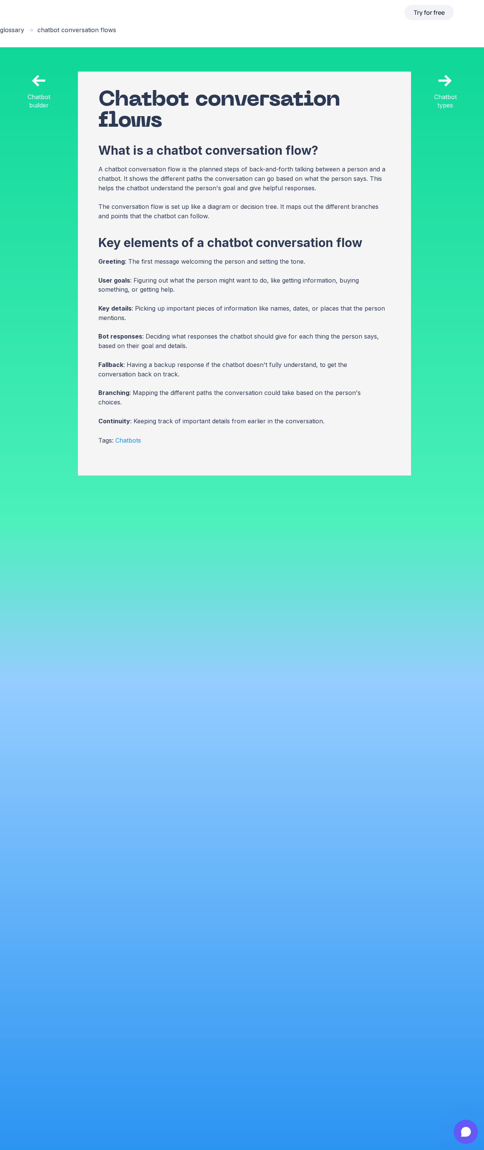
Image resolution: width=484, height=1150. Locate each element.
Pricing (311, 12)
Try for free (429, 12)
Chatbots (128, 440)
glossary (12, 30)
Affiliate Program (348, 12)
